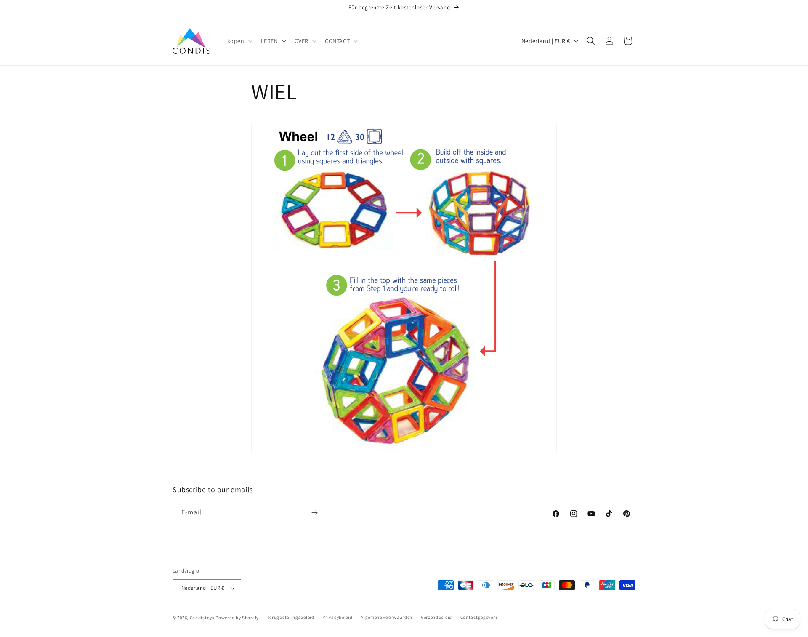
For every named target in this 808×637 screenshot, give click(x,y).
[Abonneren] (314, 512)
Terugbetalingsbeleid (290, 618)
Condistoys (202, 618)
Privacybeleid (337, 618)
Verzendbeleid (436, 618)
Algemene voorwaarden (386, 618)
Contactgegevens (479, 618)
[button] (239, 41)
